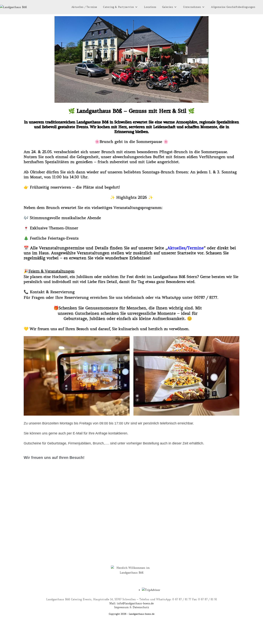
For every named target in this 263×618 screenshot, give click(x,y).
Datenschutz (141, 607)
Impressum (121, 607)
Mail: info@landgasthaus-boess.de (131, 603)
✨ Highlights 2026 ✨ (131, 197)
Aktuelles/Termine (185, 248)
